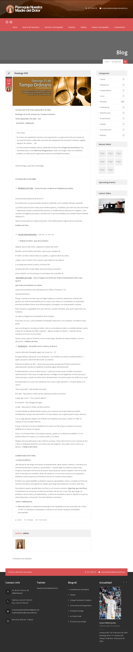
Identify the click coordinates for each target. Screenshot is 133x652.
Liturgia (103, 124)
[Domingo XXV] (52, 91)
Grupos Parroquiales (100, 27)
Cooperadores (105, 90)
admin (19, 520)
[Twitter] (7, 22)
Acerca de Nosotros (30, 27)
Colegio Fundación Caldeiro (80, 600)
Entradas (30, 520)
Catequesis (104, 85)
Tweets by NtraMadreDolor (47, 588)
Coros (102, 96)
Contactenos (119, 27)
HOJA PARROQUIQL (107, 623)
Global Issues (105, 113)
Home (107, 62)
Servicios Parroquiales (54, 27)
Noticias (103, 135)
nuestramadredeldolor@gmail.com (25, 610)
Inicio (15, 27)
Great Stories (105, 118)
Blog (122, 52)
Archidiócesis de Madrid (79, 589)
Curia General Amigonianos (81, 605)
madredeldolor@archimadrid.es (115, 8)
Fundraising (104, 107)
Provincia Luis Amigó (78, 621)
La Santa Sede (75, 616)
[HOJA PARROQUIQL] (110, 603)
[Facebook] (10, 22)
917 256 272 (92, 8)
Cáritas (83, 27)
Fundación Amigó (76, 611)
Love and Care (105, 129)
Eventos (71, 27)
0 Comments (42, 520)
